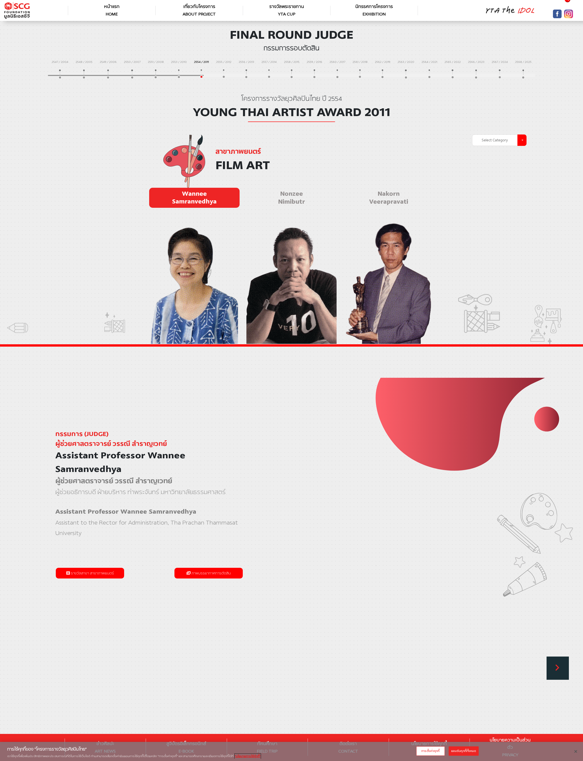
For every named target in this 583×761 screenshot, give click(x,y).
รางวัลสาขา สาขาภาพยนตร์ (92, 573)
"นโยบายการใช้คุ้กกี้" (248, 756)
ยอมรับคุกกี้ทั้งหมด (463, 750)
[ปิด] (576, 751)
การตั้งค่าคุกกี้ (430, 750)
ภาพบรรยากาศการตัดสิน (211, 573)
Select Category (495, 140)
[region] (291, 751)
